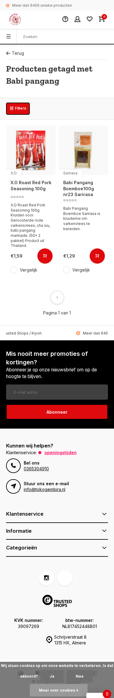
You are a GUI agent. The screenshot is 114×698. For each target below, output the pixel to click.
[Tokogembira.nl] (21, 20)
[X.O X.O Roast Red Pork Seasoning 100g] (31, 150)
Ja (52, 676)
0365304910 (36, 468)
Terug (18, 53)
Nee (80, 676)
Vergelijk (28, 269)
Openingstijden (60, 452)
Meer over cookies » (58, 690)
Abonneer (57, 412)
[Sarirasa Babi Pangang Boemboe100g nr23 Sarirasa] (83, 150)
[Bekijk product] (45, 256)
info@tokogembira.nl (44, 489)
